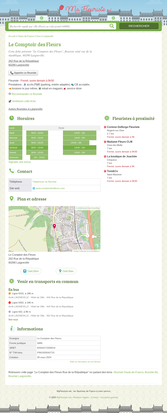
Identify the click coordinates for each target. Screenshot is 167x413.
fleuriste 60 (151, 372)
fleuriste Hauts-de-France (129, 372)
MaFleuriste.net (83, 11)
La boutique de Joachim (122, 156)
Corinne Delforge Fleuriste (123, 127)
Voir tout (13, 319)
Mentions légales (81, 397)
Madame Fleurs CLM (119, 141)
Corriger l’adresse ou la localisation (86, 251)
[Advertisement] (131, 63)
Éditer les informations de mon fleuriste (85, 362)
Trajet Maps (68, 271)
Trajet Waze (33, 271)
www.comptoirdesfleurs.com (50, 188)
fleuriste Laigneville (19, 376)
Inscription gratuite (109, 397)
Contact (95, 397)
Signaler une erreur (19, 162)
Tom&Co (112, 171)
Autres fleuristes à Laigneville (25, 109)
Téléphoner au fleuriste (44, 182)
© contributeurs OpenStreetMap (87, 208)
